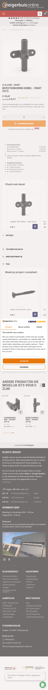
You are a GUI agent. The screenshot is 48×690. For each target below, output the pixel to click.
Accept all (24, 361)
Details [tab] (39, 327)
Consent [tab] (8, 327)
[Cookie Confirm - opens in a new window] (37, 321)
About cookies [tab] (24, 327)
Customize (24, 367)
